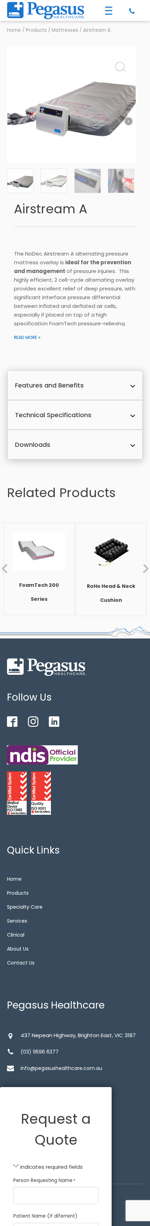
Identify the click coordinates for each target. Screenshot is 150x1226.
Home (14, 30)
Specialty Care (25, 906)
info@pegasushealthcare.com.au (61, 1068)
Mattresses (65, 30)
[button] (118, 65)
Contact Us (21, 962)
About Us (18, 948)
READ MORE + (27, 337)
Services (17, 920)
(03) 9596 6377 (40, 1051)
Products (36, 30)
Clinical (15, 934)
